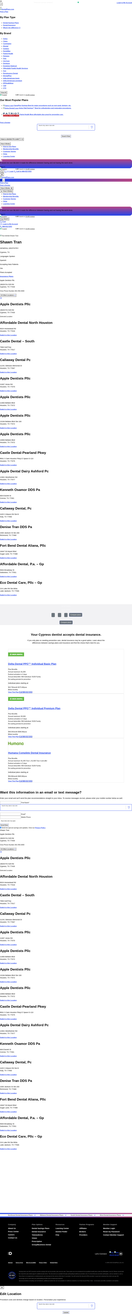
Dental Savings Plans (11, 23)
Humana (6, 56)
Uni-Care (6, 61)
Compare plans (75, 615)
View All (3, 92)
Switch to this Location (8, 335)
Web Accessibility (31, 1262)
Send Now (4, 825)
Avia (4, 58)
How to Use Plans (9, 146)
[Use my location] (91, 127)
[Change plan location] (1, 4)
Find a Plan (4, 12)
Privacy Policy (40, 828)
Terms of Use (19, 1262)
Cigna (5, 41)
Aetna (5, 39)
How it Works (5, 144)
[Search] (2, 171)
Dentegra (6, 63)
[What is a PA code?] (22, 139)
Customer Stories (9, 151)
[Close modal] (2, 1287)
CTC (4, 88)
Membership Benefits (11, 149)
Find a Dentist (5, 122)
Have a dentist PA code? (10, 139)
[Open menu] (1, 7)
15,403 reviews (30, 95)
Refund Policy (54, 1262)
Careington (7, 43)
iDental (5, 46)
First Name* (25, 802)
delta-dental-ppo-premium (12, 81)
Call (25, 692)
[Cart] (5, 171)
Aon (4, 71)
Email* (23, 814)
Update (66, 1312)
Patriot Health (8, 53)
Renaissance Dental (10, 73)
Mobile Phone (26, 817)
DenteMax (6, 51)
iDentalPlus (7, 76)
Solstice (6, 49)
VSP (4, 86)
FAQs (5, 154)
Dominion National (10, 66)
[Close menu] (2, 174)
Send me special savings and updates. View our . (24, 828)
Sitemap (10, 1262)
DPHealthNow (8, 83)
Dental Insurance (9, 25)
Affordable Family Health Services (15, 68)
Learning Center (9, 156)
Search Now (66, 136)
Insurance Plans (6, 276)
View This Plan (13, 692)
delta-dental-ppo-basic (11, 78)
